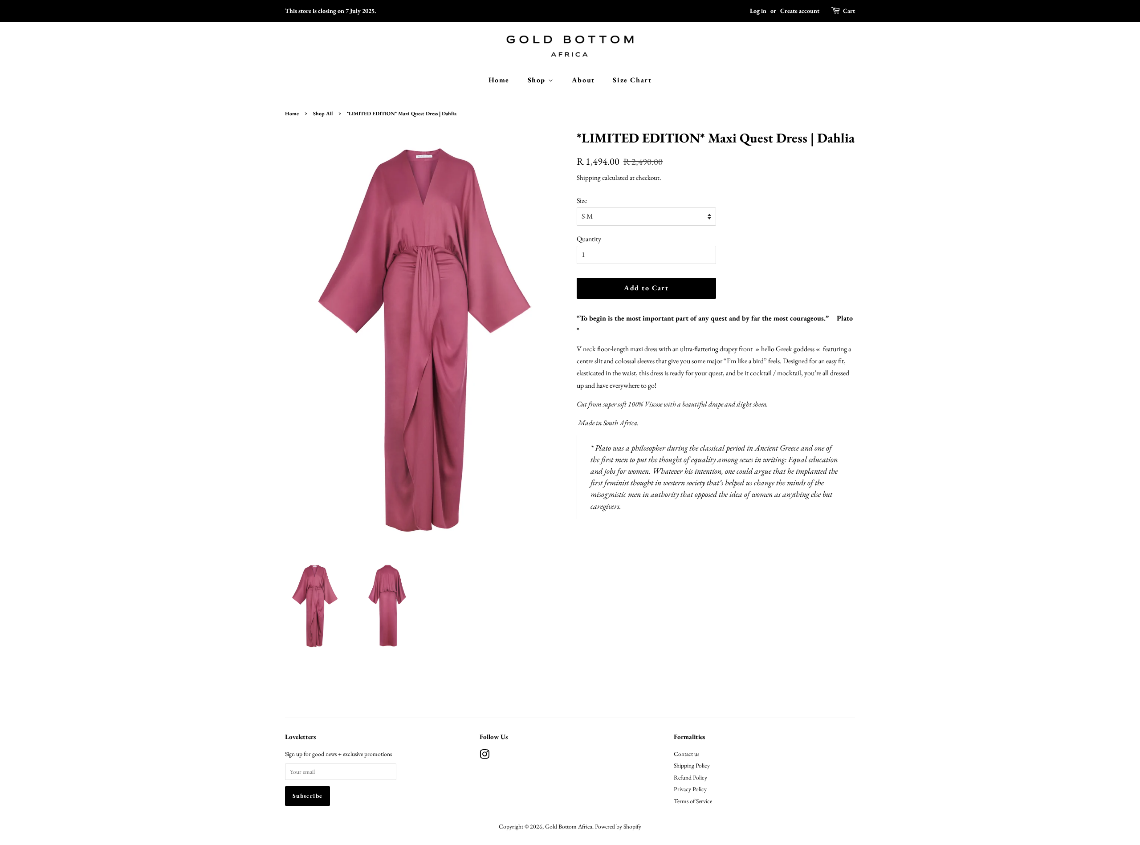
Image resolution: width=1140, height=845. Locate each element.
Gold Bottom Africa (568, 826)
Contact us (686, 754)
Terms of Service (693, 801)
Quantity (589, 239)
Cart (849, 11)
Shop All (323, 113)
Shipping (589, 177)
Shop (538, 80)
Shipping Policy (692, 765)
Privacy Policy (690, 789)
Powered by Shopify (618, 826)
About (583, 80)
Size (582, 200)
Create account (799, 11)
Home (499, 80)
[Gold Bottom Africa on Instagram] (484, 756)
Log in (758, 11)
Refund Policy (690, 777)
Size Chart (632, 80)
